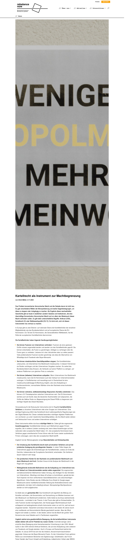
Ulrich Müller (22, 300)
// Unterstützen (97, 8)
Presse (97, 1)
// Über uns (64, 8)
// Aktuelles (79, 8)
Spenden (106, 2)
